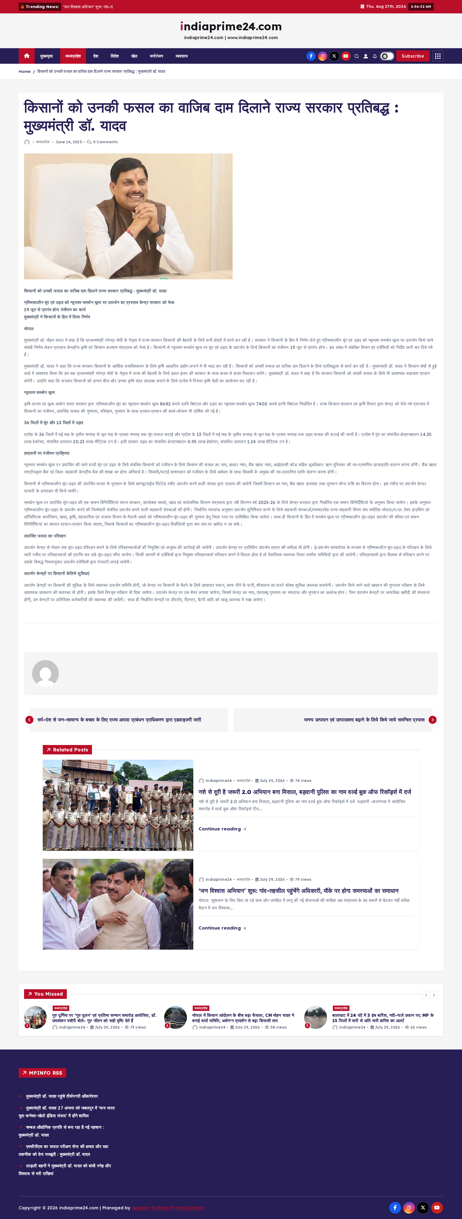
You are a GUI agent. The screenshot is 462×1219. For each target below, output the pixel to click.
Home (25, 71)
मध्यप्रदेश (73, 56)
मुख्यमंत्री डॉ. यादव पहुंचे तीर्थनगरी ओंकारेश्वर (62, 1096)
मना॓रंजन (156, 56)
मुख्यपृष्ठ (46, 56)
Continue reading (220, 829)
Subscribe (413, 56)
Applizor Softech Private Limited (168, 1207)
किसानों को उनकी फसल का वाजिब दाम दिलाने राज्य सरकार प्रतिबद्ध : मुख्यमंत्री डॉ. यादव (101, 71)
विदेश (115, 56)
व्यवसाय (182, 56)
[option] (91, 1017)
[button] (426, 995)
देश (95, 56)
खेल (134, 56)
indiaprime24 (219, 780)
